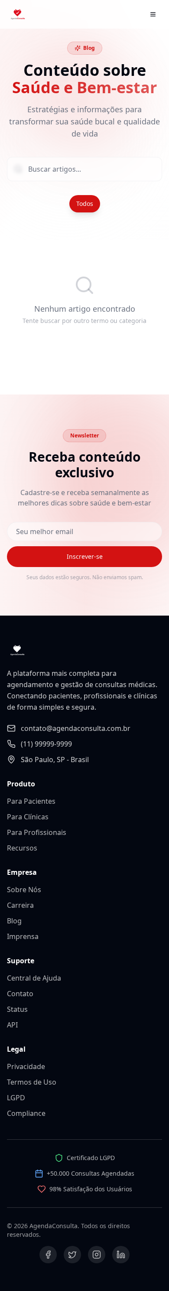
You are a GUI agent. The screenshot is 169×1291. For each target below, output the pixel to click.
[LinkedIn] (121, 1254)
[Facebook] (48, 1254)
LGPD (16, 1097)
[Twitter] (72, 1254)
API (12, 1025)
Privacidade (26, 1066)
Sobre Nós (24, 889)
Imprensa (23, 936)
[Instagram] (96, 1254)
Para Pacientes (31, 801)
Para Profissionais (36, 832)
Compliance (26, 1113)
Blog (14, 921)
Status (17, 1009)
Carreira (20, 905)
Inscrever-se (85, 556)
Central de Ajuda (34, 978)
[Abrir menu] (153, 14)
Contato (20, 993)
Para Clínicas (28, 817)
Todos (84, 203)
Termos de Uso (31, 1082)
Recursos (22, 848)
